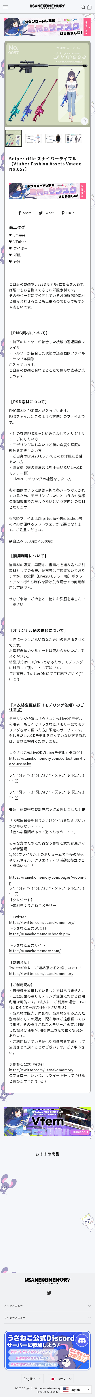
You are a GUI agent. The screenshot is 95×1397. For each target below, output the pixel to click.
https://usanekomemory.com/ (35, 950)
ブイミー (20, 248)
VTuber (19, 241)
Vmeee (19, 235)
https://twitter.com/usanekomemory (41, 973)
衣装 (17, 261)
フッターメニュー (15, 1317)
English (30, 1378)
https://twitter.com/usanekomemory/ (42, 922)
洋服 (17, 255)
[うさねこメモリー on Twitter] (49, 1293)
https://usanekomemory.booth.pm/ (39, 933)
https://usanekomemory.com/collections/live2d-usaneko (47, 761)
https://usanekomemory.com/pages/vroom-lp (47, 879)
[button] (76, 1389)
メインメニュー (13, 1305)
